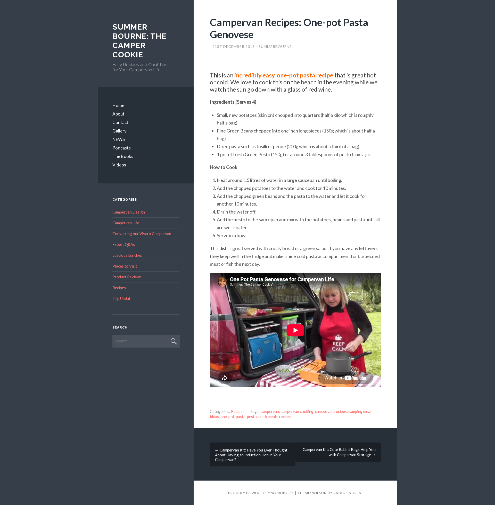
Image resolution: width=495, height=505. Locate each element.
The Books (122, 156)
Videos (119, 164)
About (118, 114)
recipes (285, 416)
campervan (269, 411)
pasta (240, 416)
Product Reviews (127, 276)
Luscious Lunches (127, 255)
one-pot (227, 416)
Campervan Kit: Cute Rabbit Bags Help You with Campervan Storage (339, 452)
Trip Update (122, 298)
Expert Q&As (123, 244)
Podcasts (121, 147)
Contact (120, 122)
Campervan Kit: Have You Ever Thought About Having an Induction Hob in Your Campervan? (251, 455)
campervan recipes (331, 411)
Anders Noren (347, 493)
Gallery (119, 131)
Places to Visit (124, 266)
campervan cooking (297, 411)
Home (118, 105)
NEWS (118, 139)
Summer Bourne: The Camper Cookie (139, 40)
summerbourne (275, 46)
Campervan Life (125, 222)
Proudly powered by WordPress (261, 493)
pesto (252, 416)
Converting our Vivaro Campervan (141, 233)
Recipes (237, 411)
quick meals (268, 416)
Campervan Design (128, 212)
